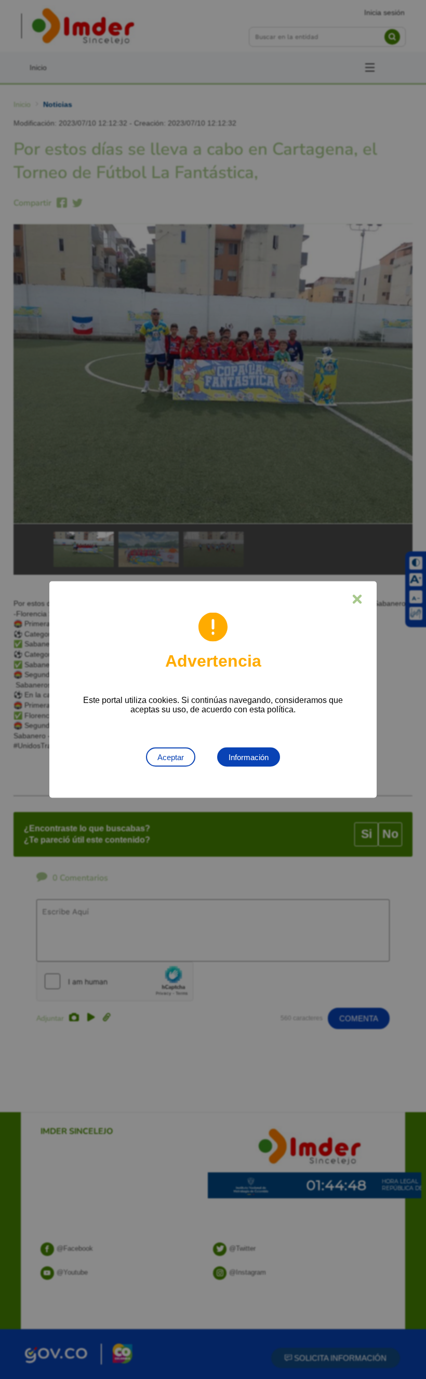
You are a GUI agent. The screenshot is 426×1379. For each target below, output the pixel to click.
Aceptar (170, 757)
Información (249, 757)
